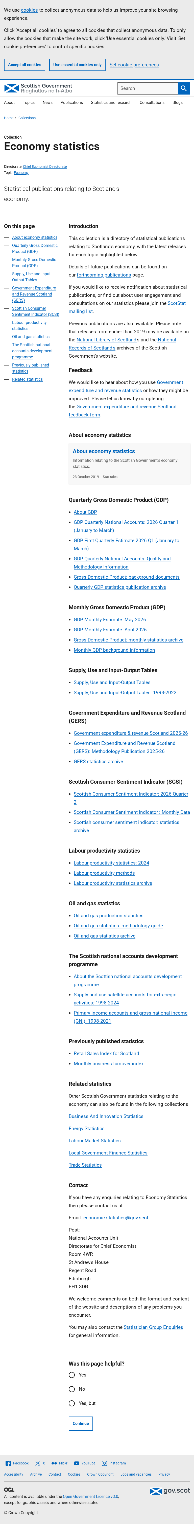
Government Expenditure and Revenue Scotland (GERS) (34, 294)
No (82, 1389)
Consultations (152, 102)
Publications (72, 102)
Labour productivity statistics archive (113, 883)
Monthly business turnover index (108, 1064)
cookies (29, 10)
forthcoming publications (104, 275)
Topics (29, 102)
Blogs (178, 102)
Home (8, 118)
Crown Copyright (100, 1474)
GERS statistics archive (98, 761)
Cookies (74, 1474)
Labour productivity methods (104, 873)
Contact (54, 1474)
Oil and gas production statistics (108, 916)
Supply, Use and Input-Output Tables (112, 682)
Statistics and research (111, 102)
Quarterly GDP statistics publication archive (120, 587)
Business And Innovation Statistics (106, 1116)
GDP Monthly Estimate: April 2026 (110, 630)
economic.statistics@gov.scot (115, 1218)
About (9, 102)
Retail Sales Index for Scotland (106, 1053)
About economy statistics (34, 237)
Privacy (164, 1474)
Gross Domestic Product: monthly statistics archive (128, 640)
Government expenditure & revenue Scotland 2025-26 (131, 733)
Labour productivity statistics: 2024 (111, 863)
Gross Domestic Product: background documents (127, 577)
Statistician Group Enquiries (153, 1327)
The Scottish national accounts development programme (32, 350)
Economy (21, 173)
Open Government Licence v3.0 (90, 1496)
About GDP (85, 512)
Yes (82, 1375)
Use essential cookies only (77, 64)
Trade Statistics (85, 1165)
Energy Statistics (87, 1128)
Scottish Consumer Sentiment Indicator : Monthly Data (132, 812)
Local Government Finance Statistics (108, 1153)
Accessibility (13, 1474)
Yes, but (87, 1403)
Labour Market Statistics (95, 1141)
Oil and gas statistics (31, 336)
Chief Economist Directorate (45, 166)
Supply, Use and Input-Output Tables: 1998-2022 (125, 692)
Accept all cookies (24, 64)
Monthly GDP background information (114, 650)
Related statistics (27, 379)
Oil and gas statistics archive (104, 936)
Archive (36, 1474)
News (48, 102)
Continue (81, 1423)
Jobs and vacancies (136, 1474)
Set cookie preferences (134, 65)
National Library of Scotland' (107, 340)
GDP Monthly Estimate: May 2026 (110, 619)
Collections (27, 118)
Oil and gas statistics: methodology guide (118, 926)
